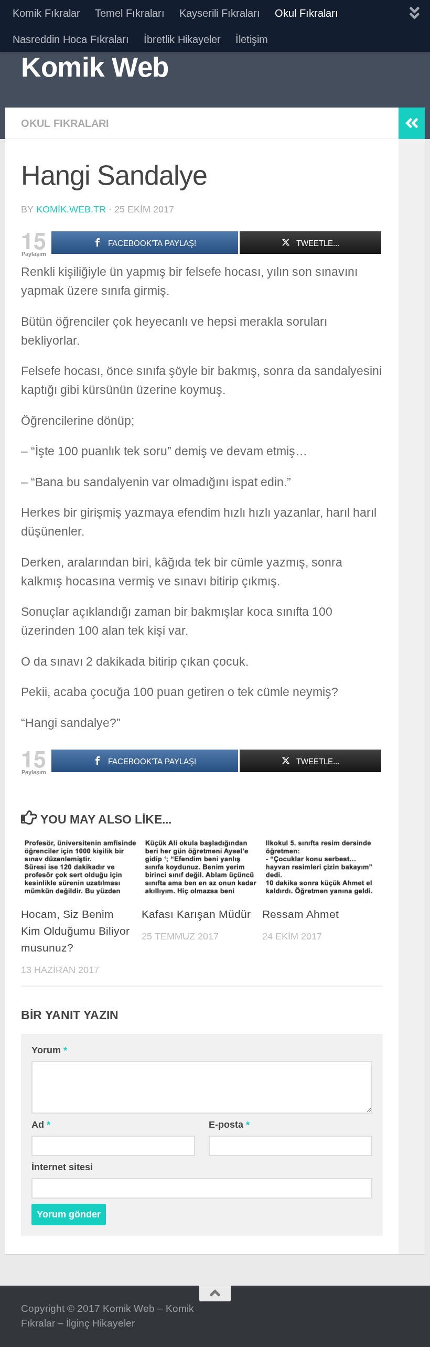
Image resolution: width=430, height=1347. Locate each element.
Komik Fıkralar (46, 13)
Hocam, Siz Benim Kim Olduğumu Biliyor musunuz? (75, 931)
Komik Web (95, 66)
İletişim (251, 39)
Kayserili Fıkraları (219, 13)
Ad (40, 1124)
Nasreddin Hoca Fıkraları (71, 39)
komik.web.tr (71, 209)
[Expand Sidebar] (412, 123)
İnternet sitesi (62, 1167)
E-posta (229, 1124)
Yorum (49, 1050)
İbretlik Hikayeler (182, 39)
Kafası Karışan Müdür (196, 914)
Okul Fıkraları (306, 13)
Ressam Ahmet (300, 914)
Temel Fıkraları (130, 13)
